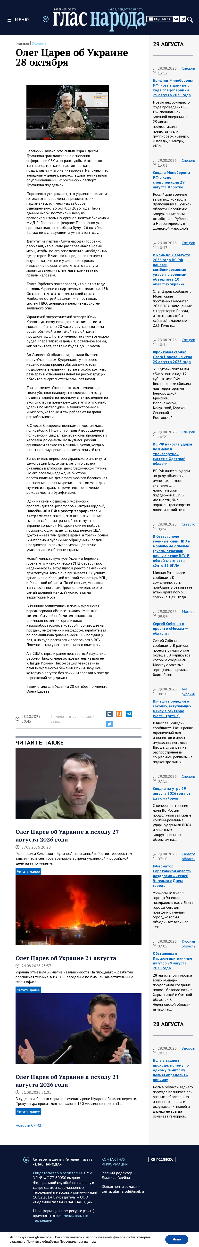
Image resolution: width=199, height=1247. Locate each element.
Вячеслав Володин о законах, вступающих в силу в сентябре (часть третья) (172, 708)
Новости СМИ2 (28, 1125)
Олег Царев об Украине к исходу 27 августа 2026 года (67, 835)
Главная (22, 43)
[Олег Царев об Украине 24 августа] (78, 911)
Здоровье (190, 1048)
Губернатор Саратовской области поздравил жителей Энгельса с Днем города (172, 876)
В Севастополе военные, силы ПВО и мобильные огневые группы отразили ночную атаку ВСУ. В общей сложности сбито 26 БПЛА (171, 551)
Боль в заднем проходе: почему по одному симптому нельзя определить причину (171, 1070)
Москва (188, 611)
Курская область (188, 943)
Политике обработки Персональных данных (61, 1241)
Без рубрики (188, 691)
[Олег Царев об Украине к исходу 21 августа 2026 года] (78, 1029)
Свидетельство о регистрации (58, 1172)
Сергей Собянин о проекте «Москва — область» (170, 628)
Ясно (177, 1239)
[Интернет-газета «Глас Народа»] (99, 21)
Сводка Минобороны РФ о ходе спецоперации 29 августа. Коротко (171, 179)
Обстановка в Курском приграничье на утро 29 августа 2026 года (172, 960)
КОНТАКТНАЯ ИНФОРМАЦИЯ (114, 1161)
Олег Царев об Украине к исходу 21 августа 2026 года (67, 1080)
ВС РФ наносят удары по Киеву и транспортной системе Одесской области (172, 454)
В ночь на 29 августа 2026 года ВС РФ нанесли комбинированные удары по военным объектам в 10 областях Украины (171, 269)
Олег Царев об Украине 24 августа (66, 958)
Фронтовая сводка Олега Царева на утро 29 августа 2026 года (172, 356)
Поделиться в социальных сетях (72, 719)
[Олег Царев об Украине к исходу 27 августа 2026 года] (78, 784)
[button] (109, 714)
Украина (39, 43)
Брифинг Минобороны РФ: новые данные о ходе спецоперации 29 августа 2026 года (173, 87)
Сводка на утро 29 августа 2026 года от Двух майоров (172, 793)
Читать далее (28, 871)
